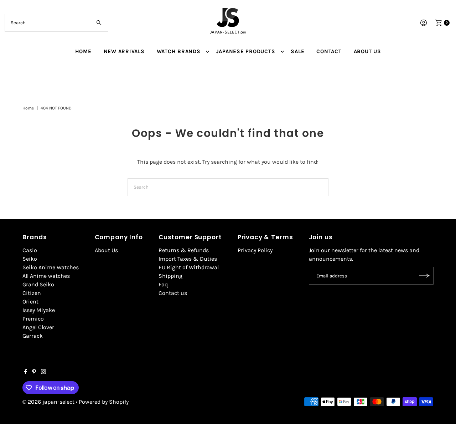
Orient (30, 301)
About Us (106, 250)
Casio (29, 250)
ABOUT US (367, 51)
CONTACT (328, 51)
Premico (33, 318)
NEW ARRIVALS (124, 51)
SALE (297, 51)
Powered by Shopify (104, 401)
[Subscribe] (425, 276)
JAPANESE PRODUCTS (245, 51)
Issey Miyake (38, 310)
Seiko (29, 258)
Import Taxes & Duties (188, 258)
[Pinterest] (34, 372)
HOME (83, 51)
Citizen (31, 293)
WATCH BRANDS (179, 51)
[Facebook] (25, 372)
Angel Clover (38, 327)
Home (28, 108)
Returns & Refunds (184, 250)
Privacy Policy (255, 250)
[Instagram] (43, 372)
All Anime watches (46, 275)
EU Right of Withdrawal (189, 267)
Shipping (170, 275)
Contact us (173, 293)
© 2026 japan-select (48, 401)
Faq (163, 284)
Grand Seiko (38, 284)
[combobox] (56, 23)
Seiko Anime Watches (50, 267)
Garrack (32, 335)
